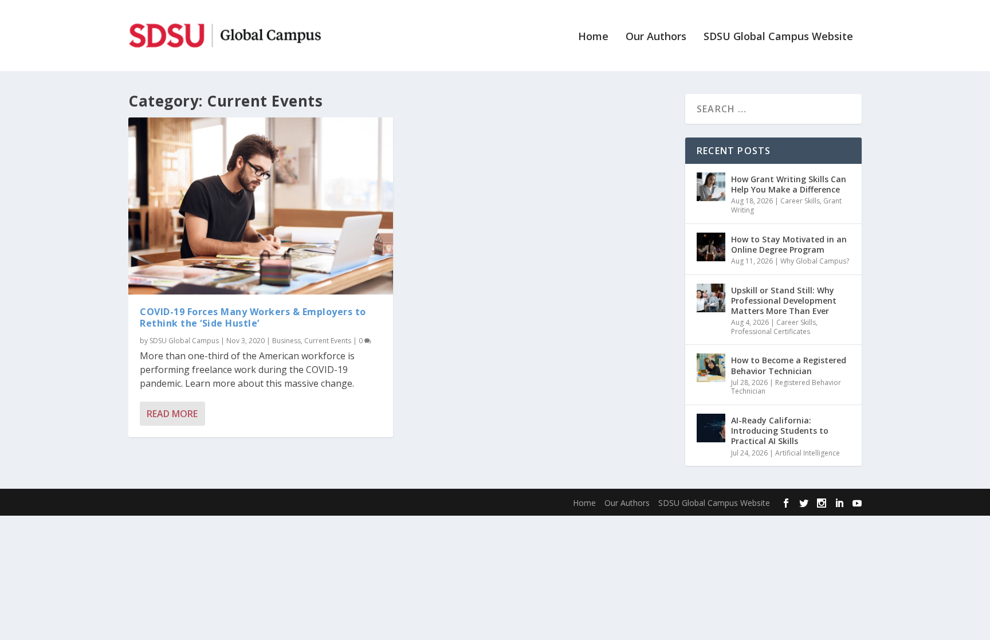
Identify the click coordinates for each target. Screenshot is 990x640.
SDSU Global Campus (184, 340)
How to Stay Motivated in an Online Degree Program (789, 244)
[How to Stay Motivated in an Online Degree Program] (711, 247)
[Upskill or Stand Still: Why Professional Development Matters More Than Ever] (711, 298)
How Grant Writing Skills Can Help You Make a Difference (788, 184)
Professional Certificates (770, 331)
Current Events (327, 340)
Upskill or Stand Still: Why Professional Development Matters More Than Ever (783, 300)
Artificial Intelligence (807, 453)
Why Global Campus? (814, 261)
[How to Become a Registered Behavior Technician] (711, 368)
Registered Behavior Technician (786, 387)
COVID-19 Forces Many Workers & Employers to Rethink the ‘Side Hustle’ (253, 317)
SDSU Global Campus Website (778, 37)
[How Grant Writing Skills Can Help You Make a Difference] (711, 186)
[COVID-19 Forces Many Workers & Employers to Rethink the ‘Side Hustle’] (260, 206)
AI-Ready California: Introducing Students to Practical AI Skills (779, 430)
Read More (172, 413)
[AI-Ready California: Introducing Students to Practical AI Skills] (711, 428)
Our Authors (656, 37)
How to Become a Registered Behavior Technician (788, 365)
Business (286, 340)
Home (593, 37)
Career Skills (800, 201)
